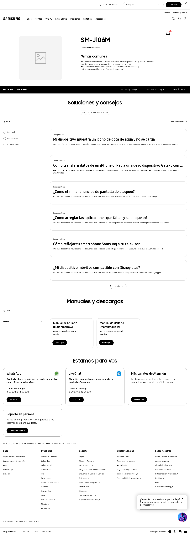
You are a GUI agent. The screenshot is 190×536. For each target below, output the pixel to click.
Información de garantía (90, 47)
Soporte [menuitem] (167, 13)
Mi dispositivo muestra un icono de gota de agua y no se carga (106, 64)
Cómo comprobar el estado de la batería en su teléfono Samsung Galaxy (110, 67)
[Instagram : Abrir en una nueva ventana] (180, 531)
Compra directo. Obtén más (14, 461)
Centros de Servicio (17, 430)
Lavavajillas (46, 491)
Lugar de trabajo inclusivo (127, 469)
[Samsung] (11, 19)
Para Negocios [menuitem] (179, 13)
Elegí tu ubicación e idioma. (108, 4)
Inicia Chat (14, 399)
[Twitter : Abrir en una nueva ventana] (175, 531)
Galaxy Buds (46, 469)
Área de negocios (162, 461)
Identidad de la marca (163, 465)
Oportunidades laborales (165, 469)
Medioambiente (123, 457)
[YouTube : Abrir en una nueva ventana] (185, 531)
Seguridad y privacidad (126, 461)
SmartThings (8, 469)
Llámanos (83, 491)
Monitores (45, 504)
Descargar (60, 342)
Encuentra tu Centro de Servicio (91, 474)
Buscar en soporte (86, 465)
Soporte (82, 457)
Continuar (173, 5)
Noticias (158, 478)
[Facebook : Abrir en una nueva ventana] (170, 531)
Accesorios (45, 508)
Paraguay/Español (9, 532)
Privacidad (25, 532)
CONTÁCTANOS (179, 89)
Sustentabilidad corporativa (128, 478)
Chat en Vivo (84, 487)
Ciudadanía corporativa (126, 474)
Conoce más (139, 399)
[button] (118, 140)
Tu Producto (84, 478)
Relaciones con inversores (165, 474)
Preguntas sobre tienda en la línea (92, 469)
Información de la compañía (166, 457)
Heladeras (45, 487)
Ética (157, 482)
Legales (35, 532)
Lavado (44, 495)
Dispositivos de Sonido (50, 482)
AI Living (6, 465)
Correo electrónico (86, 495)
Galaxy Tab (45, 461)
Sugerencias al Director (88, 500)
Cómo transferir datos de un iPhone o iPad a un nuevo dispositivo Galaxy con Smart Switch (117, 62)
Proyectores (46, 478)
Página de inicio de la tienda (14, 457)
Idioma (6, 322)
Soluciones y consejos (129, 89)
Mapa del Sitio (46, 532)
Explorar (6, 474)
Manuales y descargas (155, 89)
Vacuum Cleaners (48, 500)
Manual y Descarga (86, 461)
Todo (83, 113)
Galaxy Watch (46, 465)
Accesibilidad (122, 465)
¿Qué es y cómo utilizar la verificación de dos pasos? (103, 69)
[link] (168, 33)
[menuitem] (29, 19)
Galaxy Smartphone (49, 457)
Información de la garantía (89, 482)
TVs (42, 474)
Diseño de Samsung (163, 487)
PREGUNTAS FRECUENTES (99, 113)
